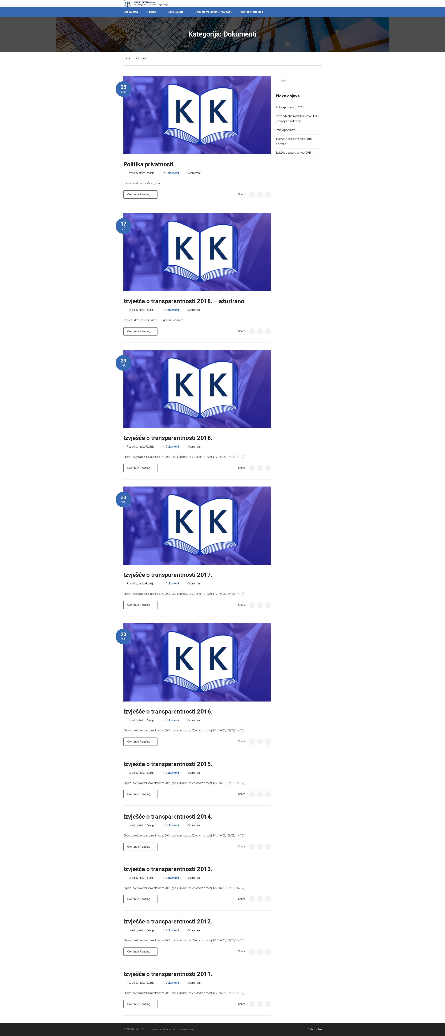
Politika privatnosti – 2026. (290, 107)
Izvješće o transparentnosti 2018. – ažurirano (183, 301)
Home (126, 58)
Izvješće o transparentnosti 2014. (167, 816)
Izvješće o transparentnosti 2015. (167, 763)
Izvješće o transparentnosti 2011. (167, 973)
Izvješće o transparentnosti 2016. (167, 711)
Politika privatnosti (148, 164)
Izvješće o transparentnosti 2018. (167, 437)
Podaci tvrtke (314, 1029)
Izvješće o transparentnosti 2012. (167, 921)
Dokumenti (172, 173)
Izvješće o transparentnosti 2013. (167, 869)
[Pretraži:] (292, 81)
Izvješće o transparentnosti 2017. (167, 574)
